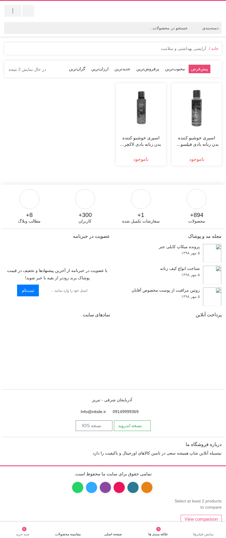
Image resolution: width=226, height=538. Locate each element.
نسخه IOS (92, 425)
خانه (215, 48)
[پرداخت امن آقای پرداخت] (20, 353)
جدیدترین (122, 68)
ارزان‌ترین (100, 68)
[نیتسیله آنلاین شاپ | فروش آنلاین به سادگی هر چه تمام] (198, 10)
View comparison (201, 519)
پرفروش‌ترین (147, 68)
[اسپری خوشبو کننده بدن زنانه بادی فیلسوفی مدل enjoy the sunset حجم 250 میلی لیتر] (197, 108)
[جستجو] (8, 28)
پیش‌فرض (199, 68)
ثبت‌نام (28, 290)
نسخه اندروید (130, 425)
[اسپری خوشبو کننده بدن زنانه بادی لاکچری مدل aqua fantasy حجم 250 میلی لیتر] (141, 108)
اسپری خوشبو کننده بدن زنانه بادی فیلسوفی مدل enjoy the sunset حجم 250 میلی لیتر (197, 141)
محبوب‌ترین (175, 68)
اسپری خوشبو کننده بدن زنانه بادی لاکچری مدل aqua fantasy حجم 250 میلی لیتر (141, 141)
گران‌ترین (77, 68)
